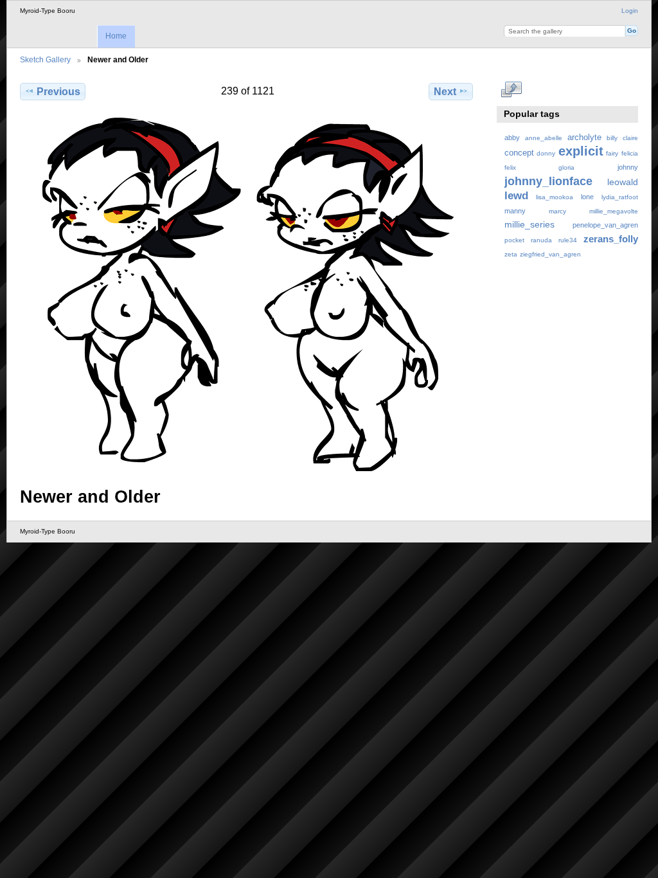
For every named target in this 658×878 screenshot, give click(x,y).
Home (116, 35)
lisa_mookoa (554, 197)
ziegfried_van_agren (550, 254)
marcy (557, 211)
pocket (514, 240)
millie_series (529, 224)
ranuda (541, 240)
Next (445, 91)
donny (546, 153)
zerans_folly (610, 238)
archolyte (584, 137)
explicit (580, 151)
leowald (622, 182)
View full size (511, 90)
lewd (516, 196)
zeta (510, 254)
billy (612, 137)
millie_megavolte (613, 211)
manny (515, 211)
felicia (629, 153)
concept (519, 152)
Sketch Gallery (45, 59)
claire (630, 137)
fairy (612, 153)
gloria (566, 167)
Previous (58, 91)
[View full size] (248, 294)
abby (512, 137)
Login (629, 10)
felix (510, 167)
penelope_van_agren (605, 225)
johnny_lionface (548, 181)
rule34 (567, 240)
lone (587, 197)
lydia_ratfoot (619, 197)
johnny (628, 167)
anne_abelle (543, 137)
